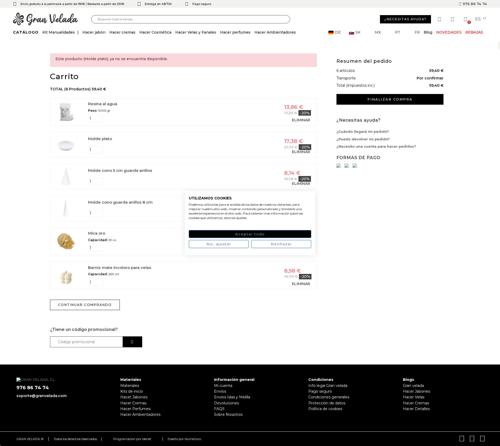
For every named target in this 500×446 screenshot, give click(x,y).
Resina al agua (102, 104)
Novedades (448, 32)
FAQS (219, 408)
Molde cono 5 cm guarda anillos (120, 170)
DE (338, 32)
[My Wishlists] (440, 19)
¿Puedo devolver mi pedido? (363, 139)
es (478, 19)
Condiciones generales (328, 397)
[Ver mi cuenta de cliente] (453, 19)
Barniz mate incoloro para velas (119, 267)
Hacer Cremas (133, 403)
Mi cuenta (223, 385)
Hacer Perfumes (135, 408)
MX (378, 32)
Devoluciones (226, 403)
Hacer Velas (413, 397)
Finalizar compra (390, 99)
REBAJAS (474, 32)
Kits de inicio (131, 391)
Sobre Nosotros (228, 414)
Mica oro (96, 233)
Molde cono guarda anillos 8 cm (120, 202)
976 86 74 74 (474, 4)
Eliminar (301, 120)
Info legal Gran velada (327, 385)
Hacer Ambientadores (140, 414)
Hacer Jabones (133, 397)
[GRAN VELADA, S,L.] (52, 19)
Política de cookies (325, 408)
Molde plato (100, 138)
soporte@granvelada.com (41, 396)
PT (397, 32)
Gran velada (413, 385)
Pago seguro (320, 391)
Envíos (220, 391)
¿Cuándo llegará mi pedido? (362, 131)
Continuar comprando (85, 305)
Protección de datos (326, 403)
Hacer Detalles (416, 408)
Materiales (129, 385)
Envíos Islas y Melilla (232, 397)
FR (417, 32)
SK (357, 32)
